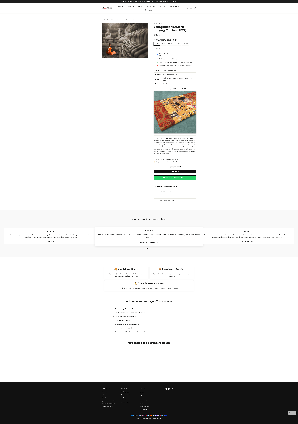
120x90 (178, 44)
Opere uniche (130, 6)
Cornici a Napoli (125, 403)
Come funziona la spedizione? (166, 186)
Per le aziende (125, 392)
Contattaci (104, 398)
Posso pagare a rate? (162, 191)
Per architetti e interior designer (127, 396)
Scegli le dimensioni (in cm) (165, 40)
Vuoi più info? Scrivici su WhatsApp (176, 178)
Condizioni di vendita (108, 407)
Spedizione (165, 39)
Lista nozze (124, 400)
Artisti (120, 6)
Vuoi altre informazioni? (164, 201)
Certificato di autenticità (164, 196)
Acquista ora (175, 171)
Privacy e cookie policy (108, 404)
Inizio (103, 19)
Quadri (140, 6)
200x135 (157, 48)
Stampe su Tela (151, 6)
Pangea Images (158, 23)
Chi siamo (104, 392)
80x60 (163, 44)
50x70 (157, 44)
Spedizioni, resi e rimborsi (109, 401)
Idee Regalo (148, 10)
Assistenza (104, 395)
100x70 (170, 44)
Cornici (162, 6)
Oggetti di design (173, 6)
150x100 (185, 44)
